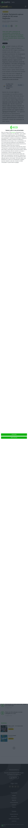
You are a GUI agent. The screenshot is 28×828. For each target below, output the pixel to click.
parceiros (13, 132)
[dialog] (14, 414)
